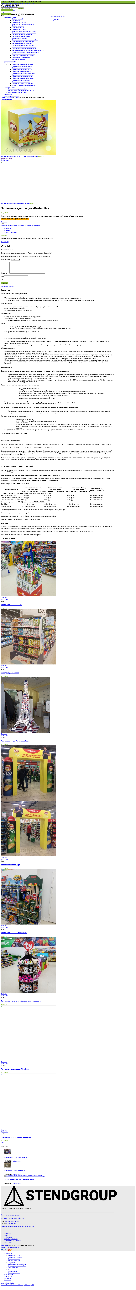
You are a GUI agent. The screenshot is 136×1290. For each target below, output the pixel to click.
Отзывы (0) (8, 230)
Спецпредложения (10, 1239)
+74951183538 (11, 1223)
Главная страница (7, 97)
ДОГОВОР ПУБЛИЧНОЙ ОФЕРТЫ (12, 1218)
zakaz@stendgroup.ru (12, 1221)
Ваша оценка (6, 259)
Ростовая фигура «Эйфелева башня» (16, 741)
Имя (2, 276)
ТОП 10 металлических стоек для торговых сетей (19, 1179)
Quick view (4, 599)
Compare (4, 222)
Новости (7, 1235)
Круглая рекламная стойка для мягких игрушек (21, 1001)
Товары (17, 97)
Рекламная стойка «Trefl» (11, 605)
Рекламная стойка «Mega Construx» (16, 1137)
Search (21, 8)
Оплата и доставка (10, 232)
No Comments (16, 1161)
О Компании (8, 1237)
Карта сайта (8, 1242)
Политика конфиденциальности (12, 1215)
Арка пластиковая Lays (10, 865)
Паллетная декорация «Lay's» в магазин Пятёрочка (19, 156)
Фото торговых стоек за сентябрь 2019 (16, 1157)
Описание (7, 229)
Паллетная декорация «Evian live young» (15, 203)
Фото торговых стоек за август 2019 (15, 1170)
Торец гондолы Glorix (10, 673)
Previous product (6, 99)
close (2, 1142)
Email (2, 280)
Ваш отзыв (5, 273)
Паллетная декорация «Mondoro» (15, 1069)
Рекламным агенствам (12, 1240)
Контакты (7, 1233)
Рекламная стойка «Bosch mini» (14, 933)
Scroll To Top (10, 1283)
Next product (5, 160)
